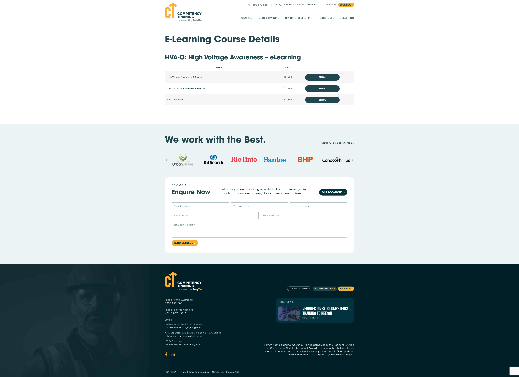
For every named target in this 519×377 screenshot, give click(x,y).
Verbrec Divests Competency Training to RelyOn (325, 311)
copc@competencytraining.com (183, 345)
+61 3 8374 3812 (176, 313)
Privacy (182, 372)
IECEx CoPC (327, 18)
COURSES (246, 18)
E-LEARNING (347, 18)
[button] (166, 160)
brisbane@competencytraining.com (185, 336)
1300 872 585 (173, 303)
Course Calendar (294, 5)
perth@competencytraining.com (183, 328)
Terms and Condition (199, 372)
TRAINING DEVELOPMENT (300, 18)
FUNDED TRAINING (269, 18)
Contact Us (330, 5)
